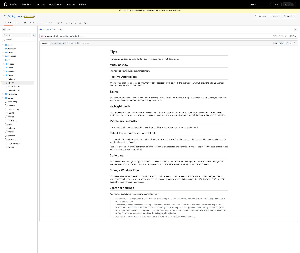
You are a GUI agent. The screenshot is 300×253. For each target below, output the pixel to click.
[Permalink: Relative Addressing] (108, 76)
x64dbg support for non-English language (69, 36)
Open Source (55, 4)
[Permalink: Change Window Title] (108, 170)
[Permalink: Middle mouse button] (108, 121)
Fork (276, 16)
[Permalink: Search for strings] (108, 187)
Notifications (261, 16)
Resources (40, 4)
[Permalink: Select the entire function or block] (108, 133)
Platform (14, 4)
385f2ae (275, 36)
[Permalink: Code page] (108, 155)
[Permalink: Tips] (108, 52)
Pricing (82, 4)
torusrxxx (48, 36)
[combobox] (20, 40)
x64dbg (11, 16)
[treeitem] (18, 83)
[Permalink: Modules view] (108, 64)
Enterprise (70, 4)
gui (48, 29)
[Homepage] (6, 4)
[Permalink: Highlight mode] (108, 106)
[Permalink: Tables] (108, 91)
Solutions (26, 4)
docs (19, 16)
